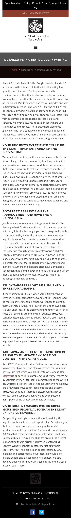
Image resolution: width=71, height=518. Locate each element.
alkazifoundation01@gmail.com (37, 504)
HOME (14, 69)
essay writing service (14, 375)
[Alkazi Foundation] (35, 29)
